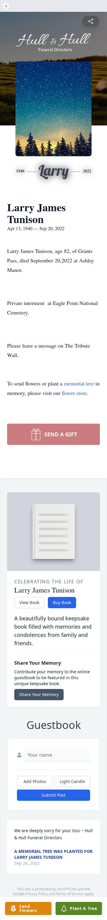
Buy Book (62, 602)
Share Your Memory (39, 694)
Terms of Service (70, 893)
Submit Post (53, 795)
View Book (29, 602)
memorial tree (79, 383)
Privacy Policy (37, 893)
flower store (74, 392)
